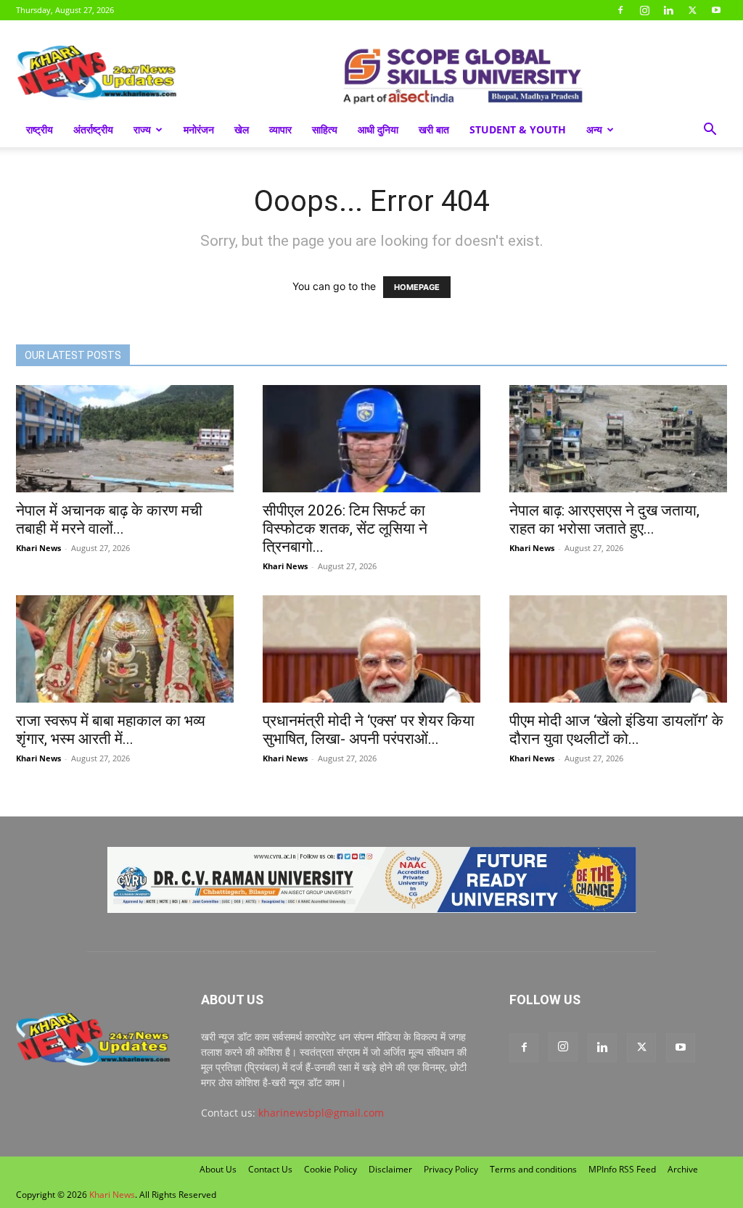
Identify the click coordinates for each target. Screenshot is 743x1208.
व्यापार (280, 129)
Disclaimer (390, 1169)
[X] (692, 10)
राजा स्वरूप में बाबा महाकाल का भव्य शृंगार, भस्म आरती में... (110, 730)
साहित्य (324, 129)
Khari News (38, 547)
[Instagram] (644, 10)
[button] (709, 131)
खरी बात (434, 129)
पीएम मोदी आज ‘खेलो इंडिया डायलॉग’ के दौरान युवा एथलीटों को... (616, 730)
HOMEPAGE (417, 287)
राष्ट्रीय (39, 129)
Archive (683, 1169)
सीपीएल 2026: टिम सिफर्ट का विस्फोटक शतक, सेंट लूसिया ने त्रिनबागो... (345, 528)
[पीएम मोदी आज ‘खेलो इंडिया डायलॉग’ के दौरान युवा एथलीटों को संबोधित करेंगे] (618, 649)
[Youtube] (716, 10)
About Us (218, 1169)
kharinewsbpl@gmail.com (321, 1113)
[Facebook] (620, 10)
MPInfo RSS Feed (622, 1169)
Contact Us (270, 1169)
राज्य (142, 129)
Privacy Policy (451, 1169)
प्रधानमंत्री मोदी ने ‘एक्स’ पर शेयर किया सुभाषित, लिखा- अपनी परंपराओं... (369, 730)
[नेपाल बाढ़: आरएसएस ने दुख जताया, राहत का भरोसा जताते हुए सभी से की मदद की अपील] (618, 438)
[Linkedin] (668, 10)
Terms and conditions (533, 1169)
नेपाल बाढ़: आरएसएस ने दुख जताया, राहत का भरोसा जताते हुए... (604, 519)
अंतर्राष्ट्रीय (93, 129)
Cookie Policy (330, 1169)
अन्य (594, 129)
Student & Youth (517, 129)
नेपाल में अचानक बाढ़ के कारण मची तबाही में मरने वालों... (109, 519)
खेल (241, 129)
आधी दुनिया (378, 129)
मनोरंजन (199, 129)
